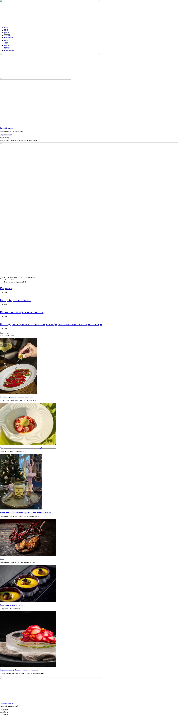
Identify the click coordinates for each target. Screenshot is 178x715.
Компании (7, 34)
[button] (4, 333)
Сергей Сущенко (7, 128)
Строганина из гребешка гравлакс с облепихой (19, 670)
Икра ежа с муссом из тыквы (11, 605)
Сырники (6, 288)
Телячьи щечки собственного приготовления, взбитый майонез (25, 513)
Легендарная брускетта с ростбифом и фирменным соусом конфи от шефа (51, 324)
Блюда (6, 29)
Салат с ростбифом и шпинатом (21, 312)
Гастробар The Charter (15, 300)
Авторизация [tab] (4, 709)
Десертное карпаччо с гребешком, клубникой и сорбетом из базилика (28, 448)
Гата (2, 559)
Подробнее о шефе (6, 135)
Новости (6, 32)
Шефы (6, 27)
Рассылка (7, 35)
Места (6, 30)
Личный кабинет (9, 37)
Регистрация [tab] (4, 711)
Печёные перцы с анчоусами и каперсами (16, 397)
